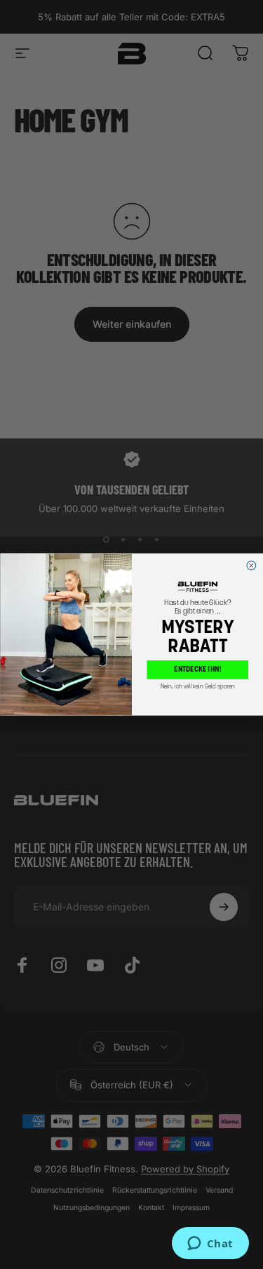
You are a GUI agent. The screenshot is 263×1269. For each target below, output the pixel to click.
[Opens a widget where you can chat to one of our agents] (210, 1244)
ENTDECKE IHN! (197, 670)
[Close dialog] (250, 565)
